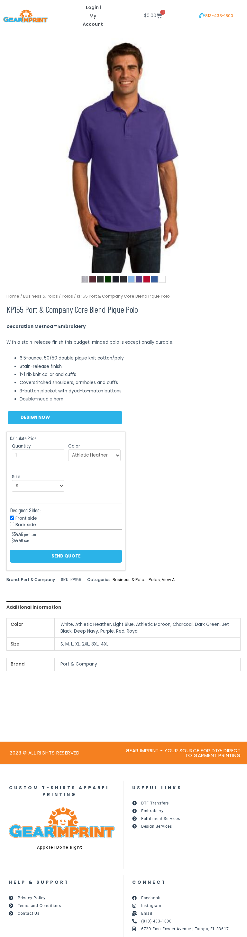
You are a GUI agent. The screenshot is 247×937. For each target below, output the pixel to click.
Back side (25, 525)
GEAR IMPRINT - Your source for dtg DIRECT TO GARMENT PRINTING (183, 753)
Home (12, 296)
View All (169, 579)
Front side (26, 518)
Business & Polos (40, 296)
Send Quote (66, 556)
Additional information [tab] (33, 607)
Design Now (35, 417)
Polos (67, 296)
